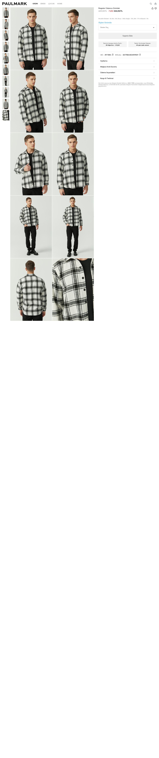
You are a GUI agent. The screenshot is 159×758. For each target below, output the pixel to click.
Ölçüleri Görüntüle (105, 23)
